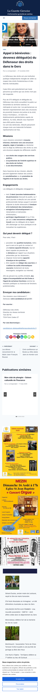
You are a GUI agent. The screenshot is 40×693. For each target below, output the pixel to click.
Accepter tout (20, 679)
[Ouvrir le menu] (4, 17)
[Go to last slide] (5, 394)
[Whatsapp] (25, 337)
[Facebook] (7, 337)
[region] (20, 676)
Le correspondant (10, 71)
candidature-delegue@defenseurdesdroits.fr (20, 328)
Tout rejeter (20, 689)
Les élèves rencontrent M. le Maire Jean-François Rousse (10, 352)
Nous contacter (30, 18)
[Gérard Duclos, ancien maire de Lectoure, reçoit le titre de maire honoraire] (12, 583)
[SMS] (29, 337)
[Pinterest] (11, 337)
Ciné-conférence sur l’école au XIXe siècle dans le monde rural (30, 350)
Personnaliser (20, 684)
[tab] (16, 416)
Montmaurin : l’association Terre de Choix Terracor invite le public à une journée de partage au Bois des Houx (20, 647)
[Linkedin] (21, 337)
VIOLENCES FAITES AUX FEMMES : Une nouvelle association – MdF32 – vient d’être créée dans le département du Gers (21, 612)
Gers (4, 49)
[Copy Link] (32, 337)
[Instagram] (14, 337)
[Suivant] (34, 394)
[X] (18, 337)
